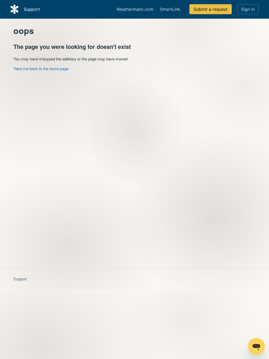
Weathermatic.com (134, 9)
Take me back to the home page (41, 68)
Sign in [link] (248, 9)
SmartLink (170, 9)
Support (20, 278)
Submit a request (210, 9)
